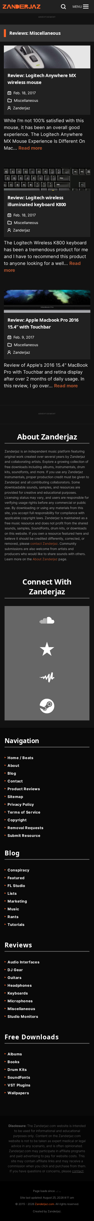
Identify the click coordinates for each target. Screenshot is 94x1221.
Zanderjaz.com (44, 1204)
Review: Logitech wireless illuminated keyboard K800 (37, 201)
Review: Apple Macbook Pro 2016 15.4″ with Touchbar (43, 323)
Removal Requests (25, 827)
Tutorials (16, 924)
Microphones (20, 1001)
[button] (77, 6)
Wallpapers (18, 1093)
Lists (12, 893)
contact (78, 1171)
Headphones (20, 985)
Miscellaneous (26, 100)
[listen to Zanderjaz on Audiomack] (47, 677)
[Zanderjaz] (22, 7)
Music (13, 909)
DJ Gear (15, 970)
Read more (30, 148)
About (13, 765)
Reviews (18, 945)
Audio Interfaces (23, 962)
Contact (15, 781)
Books (13, 1061)
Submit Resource (24, 835)
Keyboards (18, 993)
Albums (15, 1054)
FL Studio (16, 885)
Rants (13, 916)
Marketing (17, 901)
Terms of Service (24, 812)
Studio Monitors (23, 1016)
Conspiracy (18, 870)
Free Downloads (32, 1036)
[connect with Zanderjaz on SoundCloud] (47, 620)
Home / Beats (21, 757)
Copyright (17, 820)
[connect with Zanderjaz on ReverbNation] (47, 649)
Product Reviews (24, 789)
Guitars (14, 977)
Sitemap (15, 796)
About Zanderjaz (45, 559)
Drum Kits (17, 1069)
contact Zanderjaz (44, 543)
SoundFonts (19, 1077)
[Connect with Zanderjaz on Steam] (47, 706)
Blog (12, 773)
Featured (16, 878)
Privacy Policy (21, 804)
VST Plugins (19, 1085)
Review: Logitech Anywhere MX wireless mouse (42, 78)
